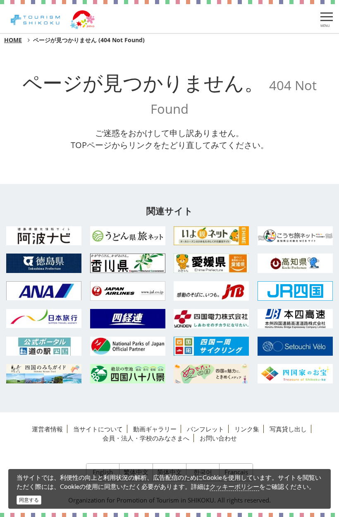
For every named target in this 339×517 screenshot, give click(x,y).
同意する (29, 499)
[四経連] (128, 318)
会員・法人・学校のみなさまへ (146, 438)
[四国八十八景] (128, 373)
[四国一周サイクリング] (211, 346)
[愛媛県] (211, 263)
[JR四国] (295, 291)
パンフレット (205, 429)
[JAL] (128, 291)
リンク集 (246, 429)
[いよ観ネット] (211, 236)
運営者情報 (47, 429)
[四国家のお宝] (295, 373)
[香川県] (128, 263)
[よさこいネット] (295, 236)
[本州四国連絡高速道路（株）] (295, 318)
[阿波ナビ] (44, 236)
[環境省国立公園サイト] (128, 346)
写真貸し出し (288, 429)
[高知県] (295, 263)
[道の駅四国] (44, 346)
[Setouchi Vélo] (295, 346)
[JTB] (211, 291)
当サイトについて (98, 429)
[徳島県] (44, 263)
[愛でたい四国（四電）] (211, 373)
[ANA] (44, 290)
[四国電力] (211, 318)
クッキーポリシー (234, 486)
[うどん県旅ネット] (128, 235)
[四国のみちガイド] (44, 373)
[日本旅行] (44, 318)
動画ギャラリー (155, 429)
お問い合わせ (218, 438)
